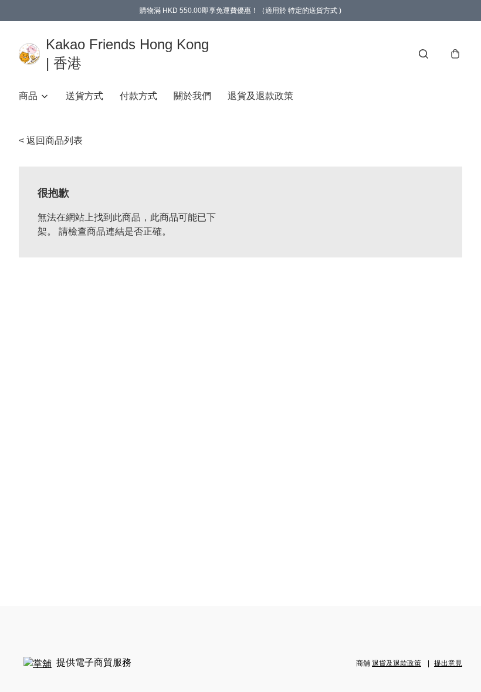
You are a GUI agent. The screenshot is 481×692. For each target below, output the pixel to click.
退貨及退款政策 (260, 96)
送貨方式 (84, 96)
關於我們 (192, 96)
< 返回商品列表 (51, 140)
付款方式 (138, 96)
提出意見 (448, 663)
